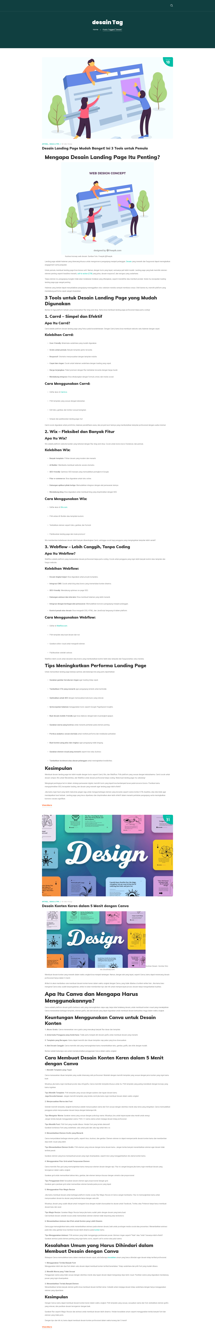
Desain (129, 261)
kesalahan (112, 1257)
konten (97, 1230)
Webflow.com (62, 626)
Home (95, 29)
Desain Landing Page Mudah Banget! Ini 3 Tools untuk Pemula (95, 148)
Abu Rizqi (68, 144)
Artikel (45, 144)
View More (47, 805)
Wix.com (64, 507)
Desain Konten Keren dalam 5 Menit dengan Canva (85, 906)
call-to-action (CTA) (84, 274)
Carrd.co (64, 392)
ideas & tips (54, 144)
